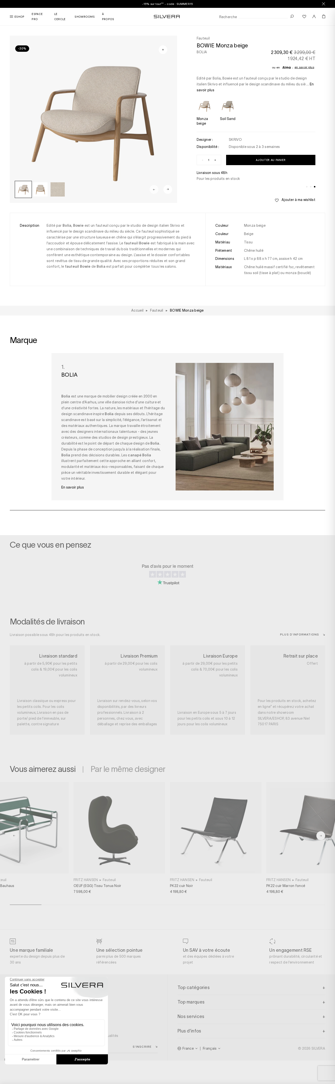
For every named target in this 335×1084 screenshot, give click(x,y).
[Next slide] (167, 189)
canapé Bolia (139, 455)
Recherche (228, 17)
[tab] (307, 186)
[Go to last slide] (14, 835)
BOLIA (202, 52)
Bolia (65, 396)
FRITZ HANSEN (86, 880)
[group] (23, 189)
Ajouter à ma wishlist (298, 200)
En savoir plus (304, 67)
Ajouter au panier (270, 159)
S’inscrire (142, 1046)
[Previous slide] (154, 189)
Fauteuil (109, 880)
